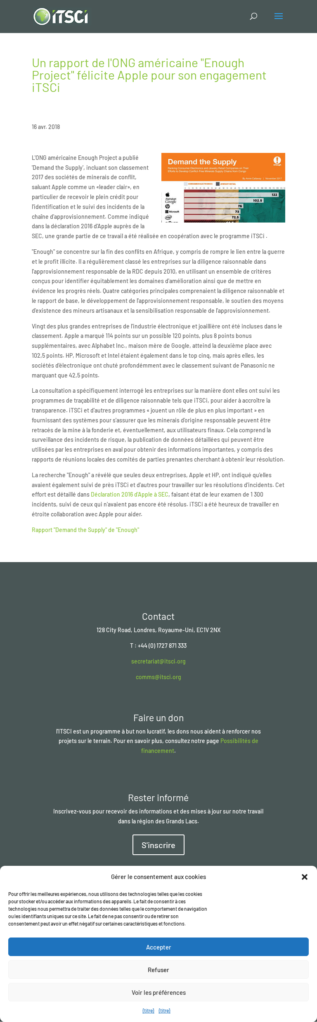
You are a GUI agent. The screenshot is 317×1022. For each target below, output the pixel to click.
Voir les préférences (159, 992)
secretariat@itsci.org (158, 661)
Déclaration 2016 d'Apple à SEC (129, 494)
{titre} (148, 1010)
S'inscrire (158, 845)
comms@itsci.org (158, 676)
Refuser (158, 969)
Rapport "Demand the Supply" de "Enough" (85, 529)
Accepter (158, 947)
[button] (304, 877)
